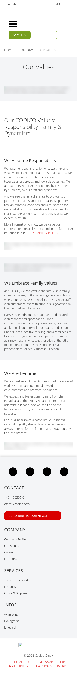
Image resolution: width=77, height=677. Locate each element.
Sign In (60, 4)
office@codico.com (17, 504)
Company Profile (15, 539)
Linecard (10, 627)
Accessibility (19, 666)
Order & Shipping (15, 593)
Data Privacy (43, 666)
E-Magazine (11, 621)
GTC (31, 662)
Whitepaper (12, 615)
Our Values (11, 546)
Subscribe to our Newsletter (32, 516)
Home (19, 662)
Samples (19, 35)
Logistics (10, 587)
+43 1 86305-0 (14, 497)
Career (8, 552)
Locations (10, 559)
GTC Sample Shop (52, 662)
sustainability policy (42, 233)
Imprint (62, 666)
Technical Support (16, 580)
